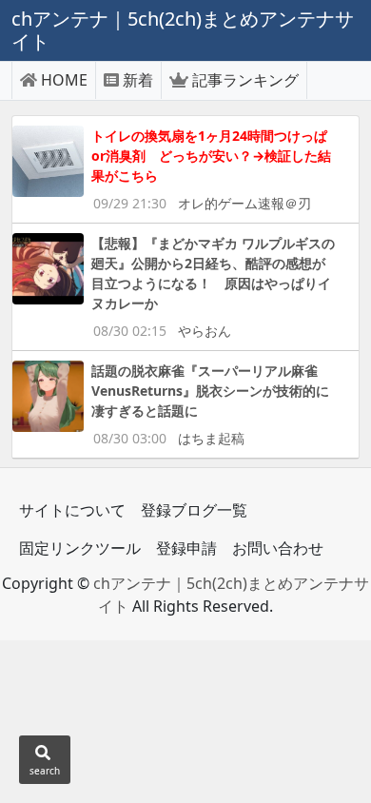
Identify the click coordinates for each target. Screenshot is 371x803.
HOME (64, 79)
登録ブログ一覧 (194, 509)
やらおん (204, 331)
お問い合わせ (277, 548)
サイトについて (72, 509)
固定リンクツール (80, 548)
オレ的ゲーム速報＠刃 (244, 203)
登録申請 (186, 548)
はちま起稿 (211, 438)
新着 (138, 79)
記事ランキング (245, 79)
